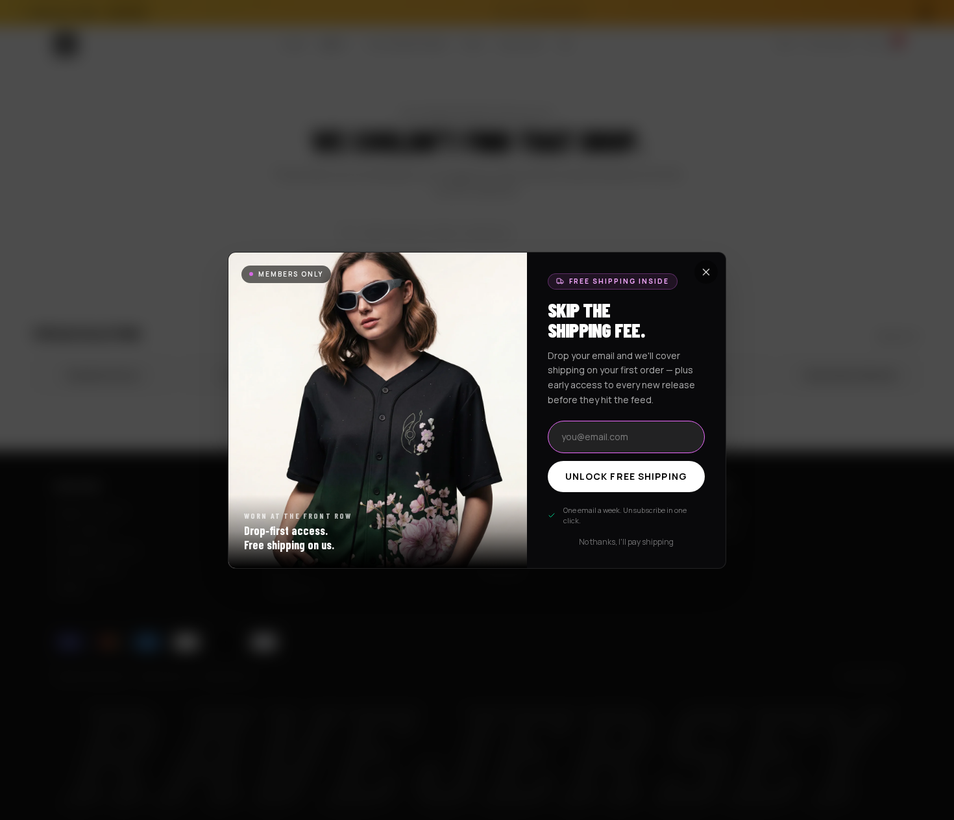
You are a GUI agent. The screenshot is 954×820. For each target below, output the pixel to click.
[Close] (706, 272)
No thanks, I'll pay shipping (626, 542)
